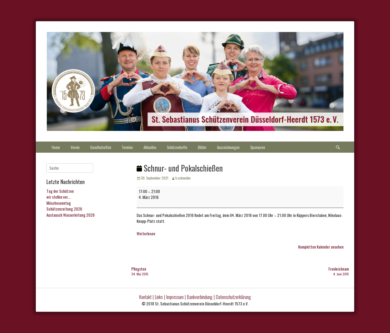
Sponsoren (257, 147)
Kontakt (145, 296)
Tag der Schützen (60, 191)
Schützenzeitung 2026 (64, 209)
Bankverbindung (200, 296)
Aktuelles (150, 147)
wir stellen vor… (58, 197)
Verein (75, 147)
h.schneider (183, 178)
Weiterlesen (146, 233)
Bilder (202, 147)
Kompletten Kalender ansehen (321, 247)
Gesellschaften (100, 147)
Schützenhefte (177, 147)
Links (159, 296)
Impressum (175, 296)
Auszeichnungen (228, 147)
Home (56, 147)
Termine (127, 147)
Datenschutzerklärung (233, 296)
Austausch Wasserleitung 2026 (70, 215)
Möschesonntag (58, 203)
